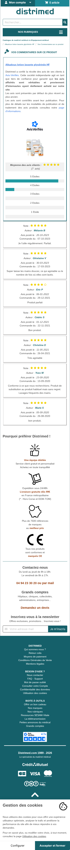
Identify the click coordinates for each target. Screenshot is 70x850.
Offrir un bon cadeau (35, 704)
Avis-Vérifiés (12, 75)
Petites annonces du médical (35, 722)
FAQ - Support (35, 678)
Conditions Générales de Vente (35, 660)
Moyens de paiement (35, 656)
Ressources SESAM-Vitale (35, 715)
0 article (53, 2)
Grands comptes (35, 726)
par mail (48, 583)
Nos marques (35, 708)
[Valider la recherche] (64, 22)
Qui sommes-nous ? (35, 649)
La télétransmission (35, 718)
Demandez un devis (35, 607)
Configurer (17, 845)
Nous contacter (35, 675)
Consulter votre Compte (35, 685)
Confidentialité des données (35, 689)
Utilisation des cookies (35, 693)
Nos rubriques (35, 711)
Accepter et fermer (52, 845)
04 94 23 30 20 (26, 583)
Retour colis (35, 653)
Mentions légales (35, 663)
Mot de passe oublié (35, 682)
